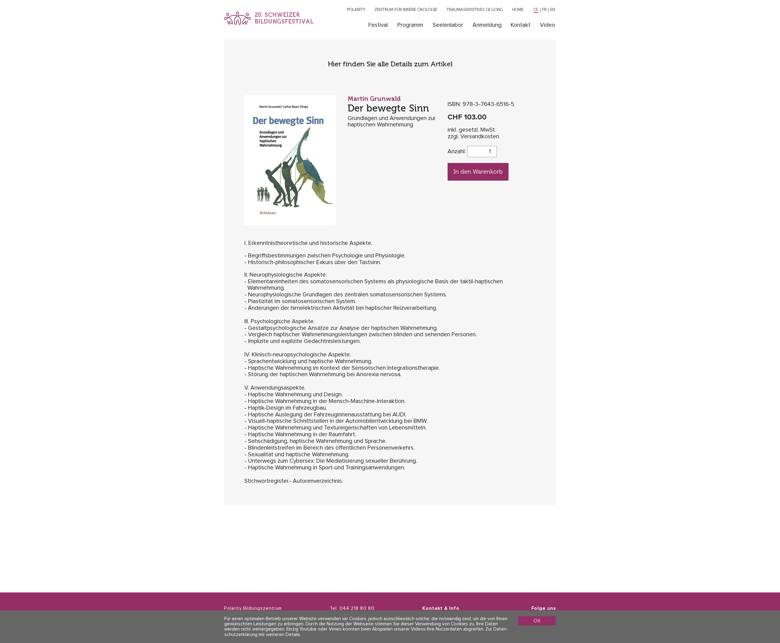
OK (537, 621)
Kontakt (520, 25)
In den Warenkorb (478, 171)
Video (547, 25)
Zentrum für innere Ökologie (405, 9)
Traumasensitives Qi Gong (474, 9)
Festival (378, 25)
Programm (410, 25)
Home (517, 9)
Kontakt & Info (440, 608)
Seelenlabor (448, 25)
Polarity (356, 9)
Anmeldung (487, 25)
